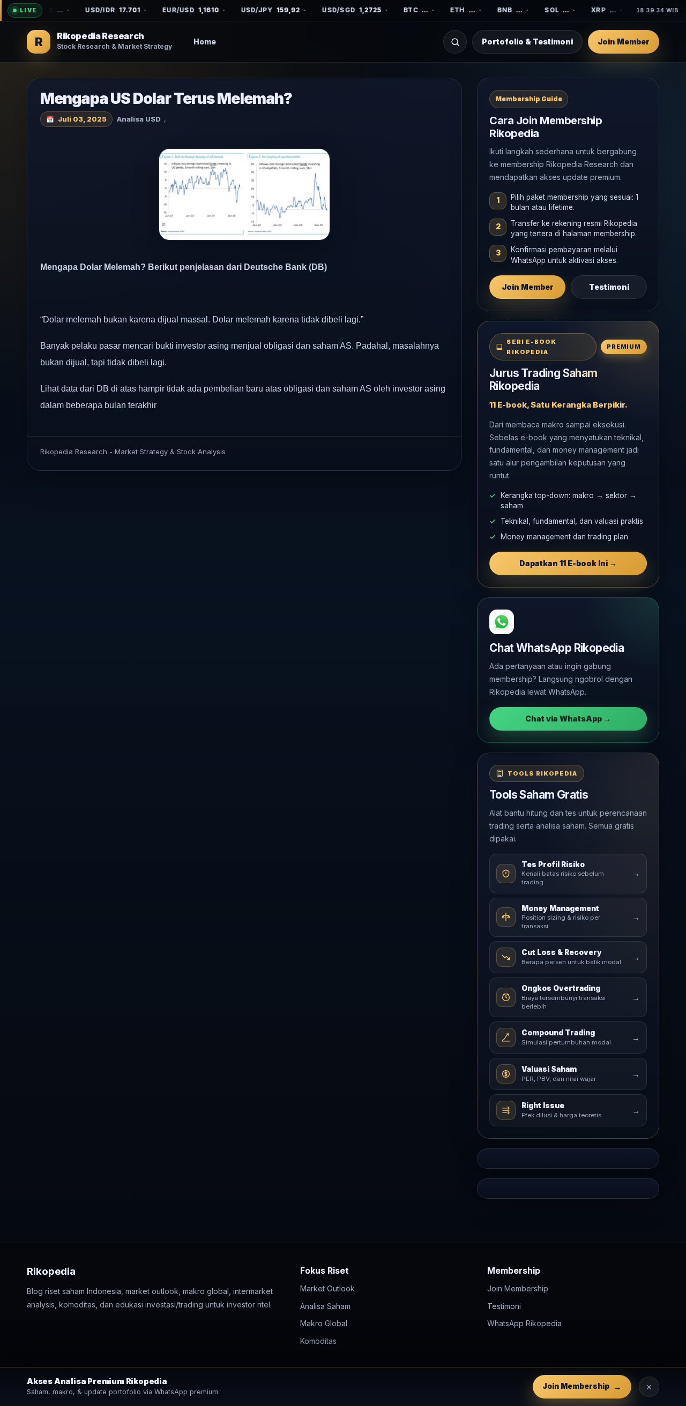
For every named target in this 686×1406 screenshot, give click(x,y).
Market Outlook (327, 1289)
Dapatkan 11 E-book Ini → (568, 563)
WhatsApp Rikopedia (524, 1323)
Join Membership (517, 1289)
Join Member (624, 41)
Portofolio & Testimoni (527, 41)
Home (204, 41)
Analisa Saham (325, 1306)
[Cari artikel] (455, 42)
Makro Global (323, 1323)
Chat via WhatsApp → (568, 718)
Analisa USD (139, 119)
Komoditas (318, 1340)
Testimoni (609, 286)
